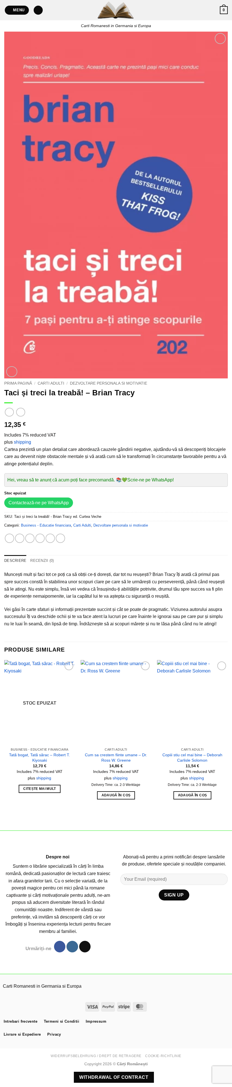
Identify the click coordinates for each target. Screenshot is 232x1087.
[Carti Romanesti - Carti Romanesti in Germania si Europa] (116, 10)
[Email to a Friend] (40, 538)
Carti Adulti (51, 383)
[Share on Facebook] (19, 538)
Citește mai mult (39, 788)
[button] (17, 10)
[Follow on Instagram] (72, 946)
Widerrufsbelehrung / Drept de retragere (96, 1056)
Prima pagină (18, 383)
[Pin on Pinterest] (50, 538)
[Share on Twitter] (30, 538)
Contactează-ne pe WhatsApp (38, 502)
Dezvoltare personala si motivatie (108, 383)
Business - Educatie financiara (46, 525)
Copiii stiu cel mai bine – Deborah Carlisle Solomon (192, 757)
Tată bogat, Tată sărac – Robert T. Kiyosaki (39, 757)
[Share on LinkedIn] (60, 538)
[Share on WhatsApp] (9, 538)
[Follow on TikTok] (85, 946)
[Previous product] (20, 412)
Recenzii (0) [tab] (42, 560)
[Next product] (9, 412)
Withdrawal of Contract (113, 1077)
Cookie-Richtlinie (163, 1056)
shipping (22, 442)
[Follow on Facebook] (59, 946)
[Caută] (38, 10)
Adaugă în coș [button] (116, 795)
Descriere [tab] (15, 560)
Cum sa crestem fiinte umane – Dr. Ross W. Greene (116, 757)
